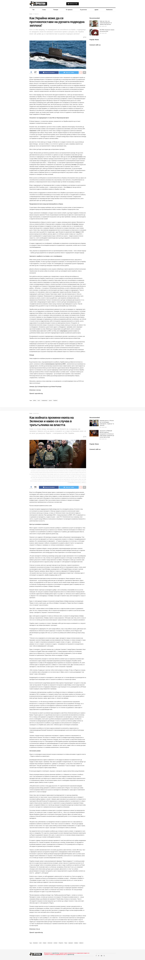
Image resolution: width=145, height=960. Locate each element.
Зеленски (50, 942)
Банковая (35, 942)
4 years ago (103, 439)
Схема (44, 9)
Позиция (55, 9)
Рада (66, 942)
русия (50, 400)
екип (40, 942)
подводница (44, 400)
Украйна (55, 400)
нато (39, 400)
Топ (33, 9)
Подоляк (61, 942)
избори (55, 942)
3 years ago (103, 26)
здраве (96, 9)
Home (30, 13)
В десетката (83, 9)
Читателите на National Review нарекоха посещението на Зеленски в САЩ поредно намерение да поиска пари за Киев (107, 434)
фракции (71, 942)
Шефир (76, 942)
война (34, 400)
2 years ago (103, 33)
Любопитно (109, 9)
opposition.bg (55, 953)
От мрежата (69, 9)
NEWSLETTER (73, 3)
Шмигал (81, 942)
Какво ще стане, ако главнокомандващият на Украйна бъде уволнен (106, 22)
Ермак (44, 942)
